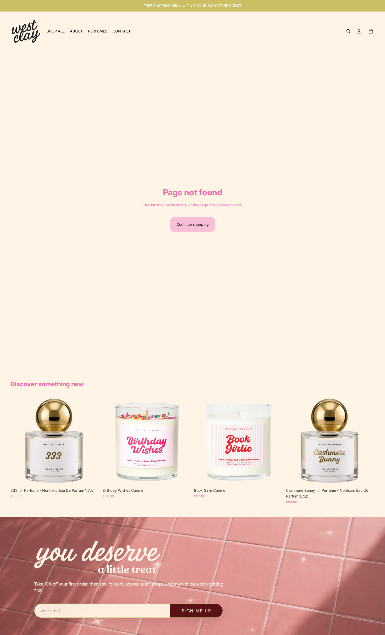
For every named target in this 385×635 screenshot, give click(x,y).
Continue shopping (193, 224)
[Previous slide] (18, 441)
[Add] (91, 477)
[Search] (348, 31)
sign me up (196, 610)
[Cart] (371, 31)
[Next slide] (91, 441)
